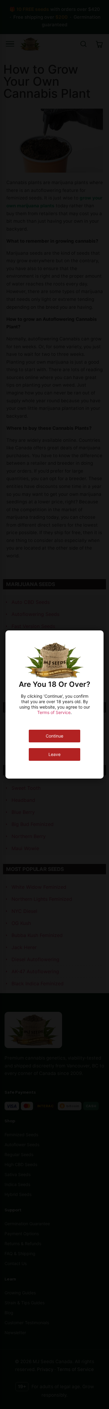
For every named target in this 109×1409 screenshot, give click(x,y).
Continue (54, 735)
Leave (54, 754)
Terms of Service (54, 712)
